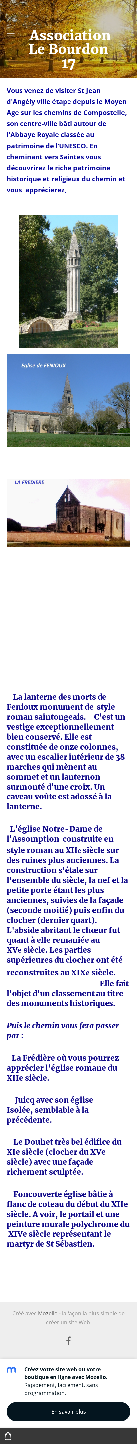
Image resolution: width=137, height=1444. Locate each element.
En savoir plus (68, 1411)
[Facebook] (68, 1341)
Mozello (48, 1313)
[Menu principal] (11, 36)
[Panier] (8, 1436)
